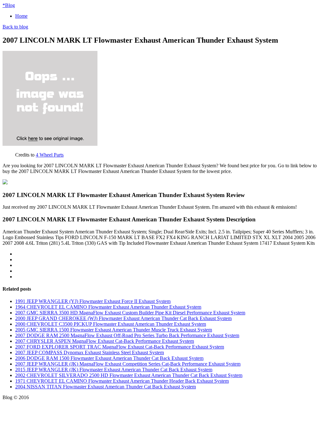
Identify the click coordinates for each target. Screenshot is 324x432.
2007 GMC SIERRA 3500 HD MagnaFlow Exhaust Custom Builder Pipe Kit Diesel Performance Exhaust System (130, 312)
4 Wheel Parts (50, 154)
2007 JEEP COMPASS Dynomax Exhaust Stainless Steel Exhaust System (89, 352)
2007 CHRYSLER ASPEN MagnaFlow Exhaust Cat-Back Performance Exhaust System (104, 341)
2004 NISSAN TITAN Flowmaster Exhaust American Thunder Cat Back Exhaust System (105, 386)
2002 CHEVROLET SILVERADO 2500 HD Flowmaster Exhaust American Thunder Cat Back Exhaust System (128, 375)
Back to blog (15, 26)
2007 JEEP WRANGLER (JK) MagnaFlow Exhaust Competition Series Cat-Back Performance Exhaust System (127, 364)
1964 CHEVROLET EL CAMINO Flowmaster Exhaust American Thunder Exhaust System (108, 307)
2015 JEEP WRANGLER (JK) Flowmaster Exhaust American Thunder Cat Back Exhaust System (113, 369)
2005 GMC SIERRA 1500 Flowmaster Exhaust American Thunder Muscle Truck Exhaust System (113, 329)
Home (21, 16)
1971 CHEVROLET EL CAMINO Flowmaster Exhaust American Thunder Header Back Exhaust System (122, 381)
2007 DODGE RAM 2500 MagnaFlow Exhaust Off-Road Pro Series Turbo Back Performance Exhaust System (127, 335)
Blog (9, 5)
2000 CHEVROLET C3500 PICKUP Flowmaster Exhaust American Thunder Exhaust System (110, 324)
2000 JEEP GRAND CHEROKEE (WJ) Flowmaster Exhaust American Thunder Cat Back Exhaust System (123, 318)
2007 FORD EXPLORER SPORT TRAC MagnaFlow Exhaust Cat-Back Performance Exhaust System (119, 346)
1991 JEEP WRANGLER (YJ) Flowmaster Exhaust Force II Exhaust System (93, 301)
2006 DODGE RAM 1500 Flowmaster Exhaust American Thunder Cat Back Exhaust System (109, 358)
